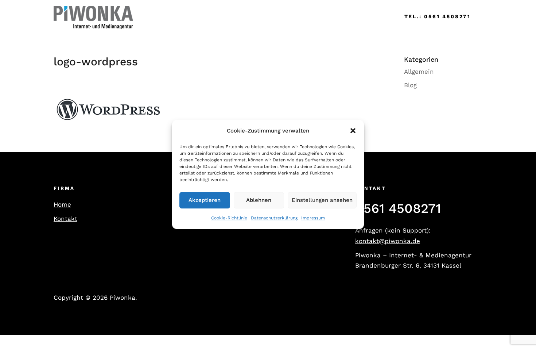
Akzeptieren (205, 200)
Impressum (313, 217)
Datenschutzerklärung (274, 217)
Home (152, 17)
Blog (410, 85)
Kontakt (65, 218)
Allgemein (419, 71)
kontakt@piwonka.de (387, 241)
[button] (353, 131)
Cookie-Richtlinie (229, 217)
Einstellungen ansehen (322, 200)
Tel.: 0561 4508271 (437, 16)
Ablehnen (258, 200)
